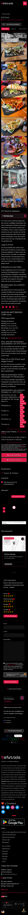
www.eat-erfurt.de (15, 460)
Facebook (8, 720)
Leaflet (4, 522)
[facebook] (16, 904)
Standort (13, 29)
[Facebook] (3, 807)
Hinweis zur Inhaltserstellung (10, 761)
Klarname (5, 851)
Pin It (23, 739)
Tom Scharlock (9, 699)
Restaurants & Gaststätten (10, 483)
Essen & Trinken (6, 14)
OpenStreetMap (16, 522)
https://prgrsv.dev (8, 886)
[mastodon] (23, 904)
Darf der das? (6, 840)
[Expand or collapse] (25, 216)
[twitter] (18, 904)
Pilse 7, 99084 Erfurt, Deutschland (12, 20)
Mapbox (9, 522)
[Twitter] (8, 807)
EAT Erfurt (22, 396)
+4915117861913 (7, 881)
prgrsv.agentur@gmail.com (11, 883)
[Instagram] (12, 807)
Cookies (4, 859)
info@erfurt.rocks (10, 717)
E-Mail (6, 632)
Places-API (23, 445)
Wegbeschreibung (19, 496)
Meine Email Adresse (8, 837)
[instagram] (21, 904)
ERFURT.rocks (5, 781)
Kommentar (7, 640)
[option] (14, 551)
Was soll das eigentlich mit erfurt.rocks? (14, 832)
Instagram (8, 722)
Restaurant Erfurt (15, 338)
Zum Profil (7, 701)
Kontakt (21, 448)
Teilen (10, 735)
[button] (4, 508)
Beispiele (5, 854)
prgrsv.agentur (8, 905)
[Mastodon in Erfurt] (17, 807)
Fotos (4, 861)
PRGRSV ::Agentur (6, 869)
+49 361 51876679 (15, 455)
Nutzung (4, 856)
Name (6, 624)
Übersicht (5, 29)
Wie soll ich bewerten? (9, 834)
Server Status (6, 846)
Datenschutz (11, 665)
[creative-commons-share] (23, 906)
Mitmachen (5, 842)
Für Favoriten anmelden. (15, 730)
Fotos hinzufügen (11, 616)
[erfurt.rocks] (7, 3)
